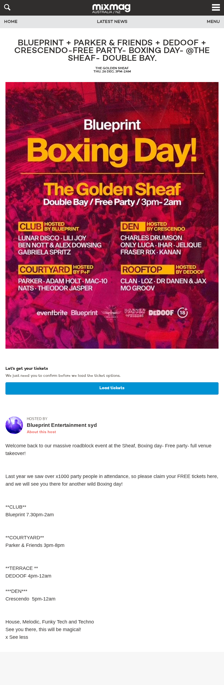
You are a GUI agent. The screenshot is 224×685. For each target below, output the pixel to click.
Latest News (112, 22)
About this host (41, 432)
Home (10, 22)
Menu (213, 22)
